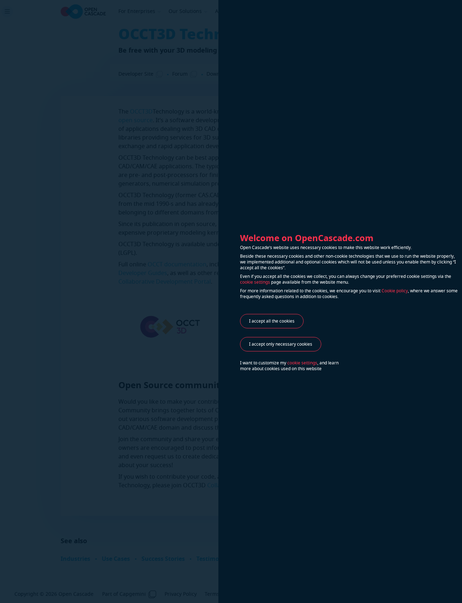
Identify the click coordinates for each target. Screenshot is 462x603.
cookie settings (255, 282)
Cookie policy (395, 291)
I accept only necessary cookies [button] (280, 344)
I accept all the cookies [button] (272, 321)
